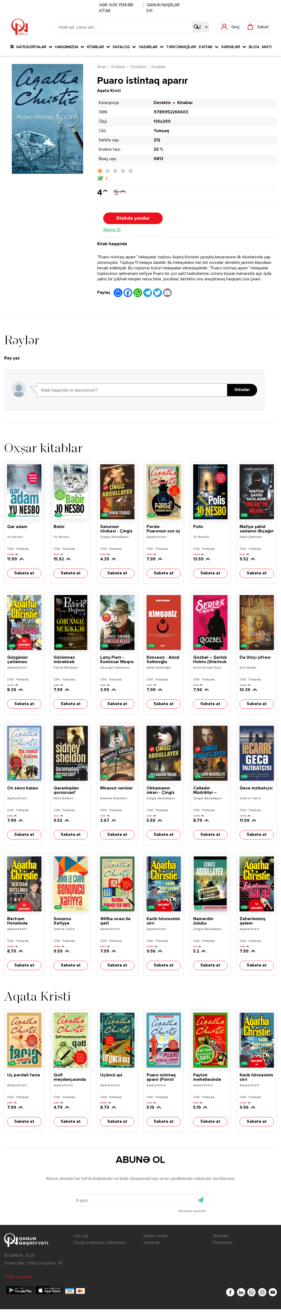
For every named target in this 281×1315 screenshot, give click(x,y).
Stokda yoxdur (133, 218)
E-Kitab (207, 47)
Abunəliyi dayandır (192, 1211)
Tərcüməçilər (181, 47)
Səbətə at (24, 573)
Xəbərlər (152, 1243)
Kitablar (96, 47)
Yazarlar (149, 47)
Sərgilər (231, 47)
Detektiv (138, 67)
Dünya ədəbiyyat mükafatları (100, 1243)
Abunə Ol (111, 230)
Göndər (242, 390)
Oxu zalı (81, 1236)
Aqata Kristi (109, 91)
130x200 (162, 121)
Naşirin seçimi (156, 1236)
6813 (158, 159)
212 (157, 140)
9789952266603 (171, 112)
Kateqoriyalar (31, 47)
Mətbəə (220, 1236)
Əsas (101, 67)
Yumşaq (161, 131)
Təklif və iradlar (18, 1277)
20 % (158, 149)
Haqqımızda (67, 47)
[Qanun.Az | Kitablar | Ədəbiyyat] (19, 27)
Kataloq (122, 47)
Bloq (254, 47)
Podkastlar (223, 1243)
